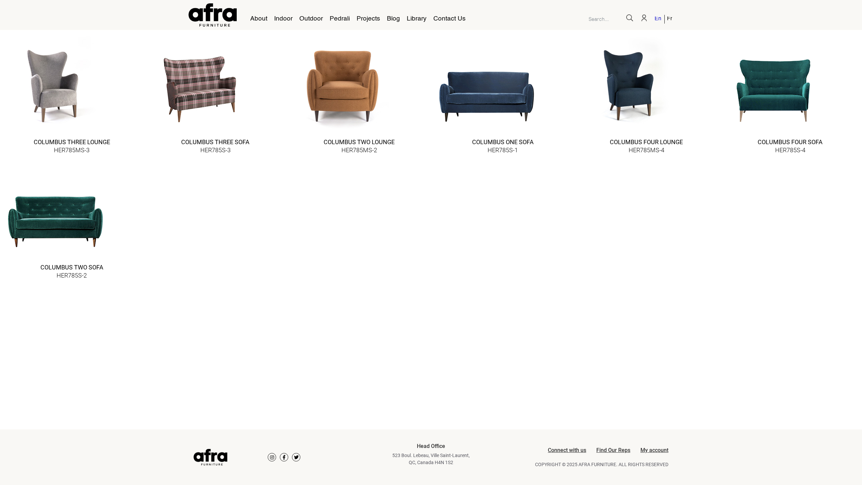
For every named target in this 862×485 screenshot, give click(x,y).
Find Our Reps (613, 450)
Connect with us (567, 450)
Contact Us (449, 19)
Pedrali (340, 19)
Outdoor (311, 19)
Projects (368, 19)
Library (417, 19)
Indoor (283, 19)
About (258, 19)
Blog (393, 19)
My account (654, 450)
